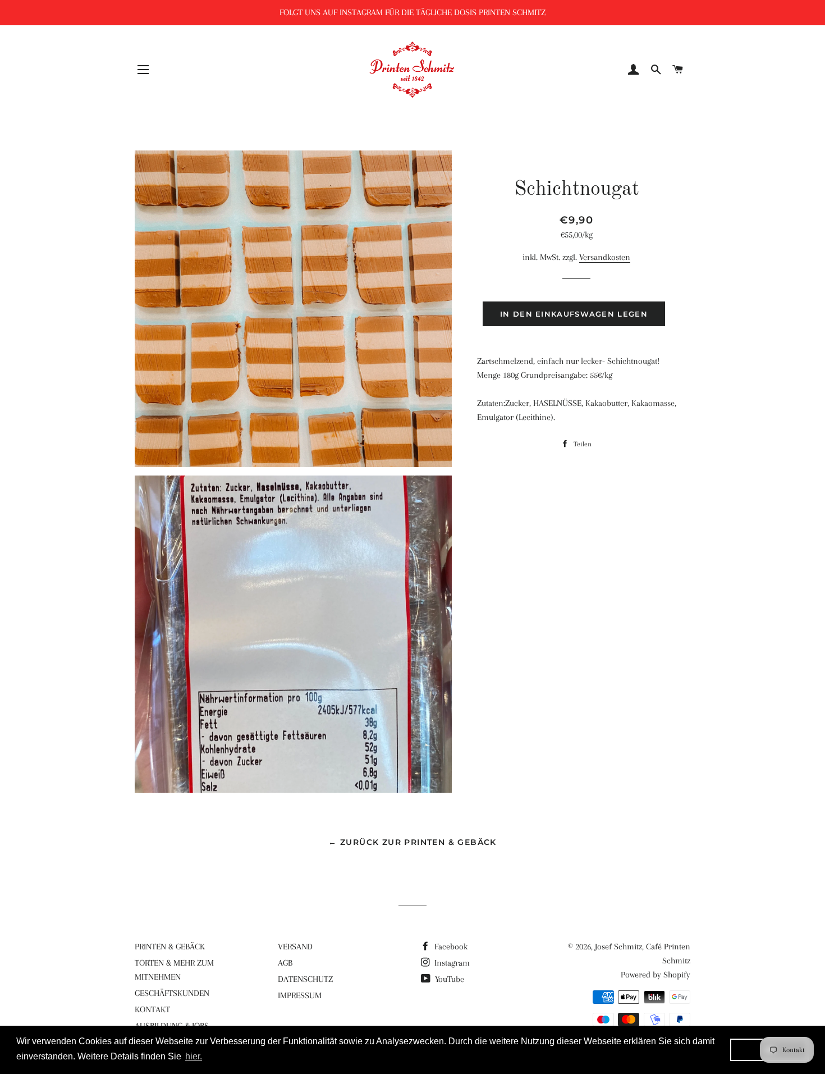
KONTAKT (152, 1009)
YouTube (448, 979)
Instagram (451, 963)
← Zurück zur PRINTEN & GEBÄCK (412, 842)
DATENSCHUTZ (305, 979)
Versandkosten (604, 257)
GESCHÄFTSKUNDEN (172, 993)
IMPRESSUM (300, 995)
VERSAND (295, 947)
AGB (285, 963)
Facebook (449, 947)
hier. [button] (193, 1056)
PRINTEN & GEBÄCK (170, 947)
